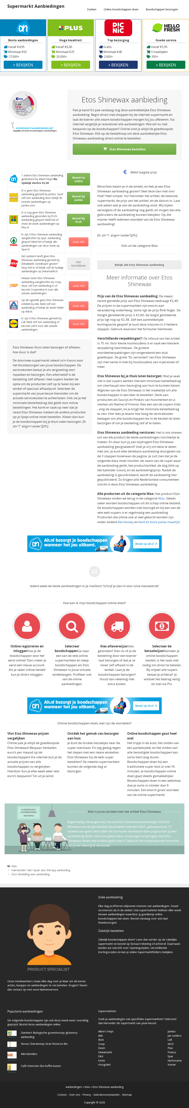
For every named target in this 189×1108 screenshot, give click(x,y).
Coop (101, 1044)
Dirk (100, 1056)
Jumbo (172, 1031)
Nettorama (175, 1060)
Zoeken (91, 9)
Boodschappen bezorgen (162, 9)
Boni (101, 1039)
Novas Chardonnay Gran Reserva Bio (44, 1043)
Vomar (172, 1064)
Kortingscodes (107, 952)
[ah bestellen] (94, 551)
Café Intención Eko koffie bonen (41, 1066)
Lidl (170, 1039)
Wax (161, 498)
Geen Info (79, 242)
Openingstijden (139, 948)
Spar (170, 1056)
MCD (171, 1044)
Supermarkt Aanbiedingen (35, 6)
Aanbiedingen (74, 1087)
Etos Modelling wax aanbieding (30, 874)
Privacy (87, 1094)
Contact (62, 1094)
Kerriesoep (125, 522)
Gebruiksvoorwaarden (106, 1094)
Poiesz (172, 1052)
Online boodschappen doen (121, 9)
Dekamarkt (105, 1052)
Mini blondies (29, 1054)
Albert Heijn (105, 1031)
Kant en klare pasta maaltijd (159, 522)
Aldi (100, 1035)
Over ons (74, 1094)
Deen (101, 1048)
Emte (101, 1060)
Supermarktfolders (149, 952)
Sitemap (127, 1094)
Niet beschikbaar (78, 263)
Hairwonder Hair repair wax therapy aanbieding (40, 870)
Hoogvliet (104, 1064)
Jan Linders (174, 1035)
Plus (170, 1048)
